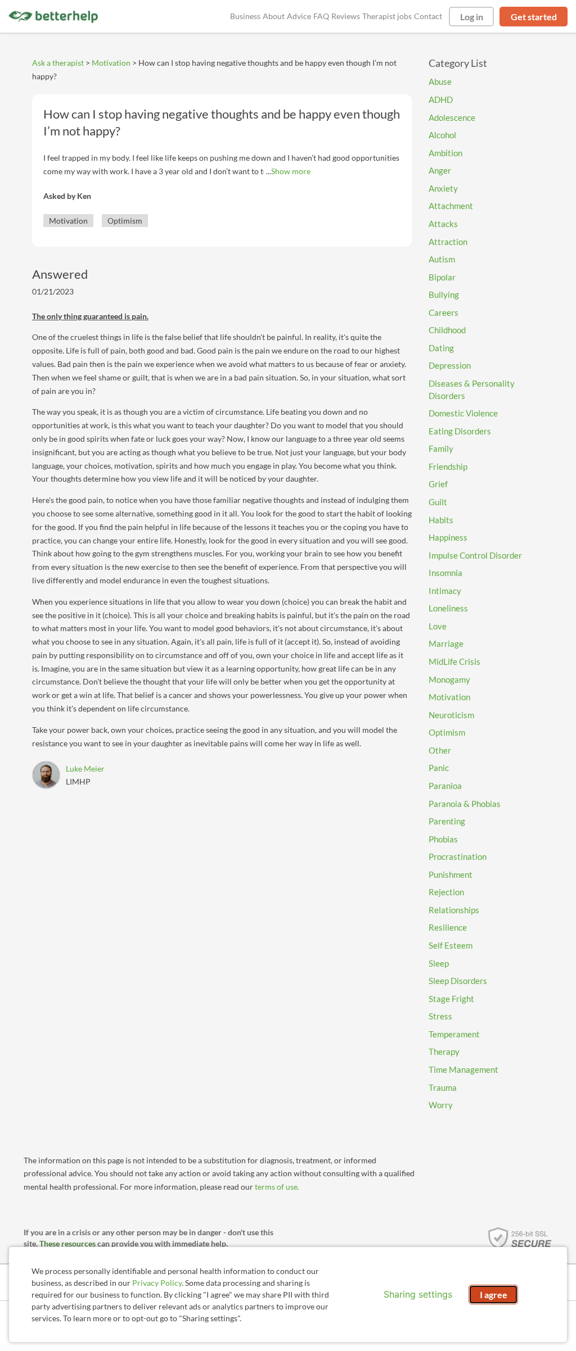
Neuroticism (451, 715)
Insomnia (445, 573)
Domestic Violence (463, 413)
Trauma (443, 1087)
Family (441, 448)
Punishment (450, 874)
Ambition (445, 153)
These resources (67, 1243)
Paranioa (445, 786)
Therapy (444, 1051)
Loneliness (448, 608)
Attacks (443, 224)
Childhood (447, 330)
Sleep (439, 963)
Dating (441, 348)
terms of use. (277, 1186)
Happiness (448, 537)
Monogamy (449, 679)
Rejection (446, 892)
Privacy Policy (157, 1282)
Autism (442, 259)
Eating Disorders (460, 431)
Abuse (440, 81)
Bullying (444, 294)
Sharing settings (418, 1294)
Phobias (443, 839)
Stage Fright (451, 999)
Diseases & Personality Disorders (472, 389)
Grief (438, 484)
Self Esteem (450, 945)
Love (438, 626)
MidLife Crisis (454, 661)
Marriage (446, 643)
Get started (534, 16)
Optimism (124, 220)
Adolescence (452, 117)
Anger (440, 170)
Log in (471, 16)
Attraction (448, 242)
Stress (440, 1016)
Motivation (111, 62)
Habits (441, 520)
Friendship (448, 466)
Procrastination (458, 856)
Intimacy (445, 591)
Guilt (438, 502)
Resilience (448, 927)
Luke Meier (85, 768)
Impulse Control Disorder (475, 555)
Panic (439, 768)
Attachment (451, 206)
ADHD (441, 99)
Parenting (447, 821)
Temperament (454, 1034)
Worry (441, 1105)
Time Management (463, 1069)
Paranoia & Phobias (465, 804)
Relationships (454, 910)
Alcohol (442, 135)
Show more (290, 171)
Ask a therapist (58, 62)
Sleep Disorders (458, 981)
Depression (450, 365)
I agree (493, 1294)
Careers (443, 312)
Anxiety (443, 188)
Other (440, 750)
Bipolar (442, 277)
